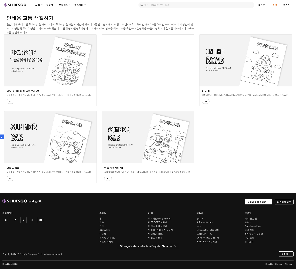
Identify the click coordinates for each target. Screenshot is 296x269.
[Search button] (142, 5)
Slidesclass (104, 230)
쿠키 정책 (249, 237)
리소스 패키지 (106, 241)
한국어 (284, 254)
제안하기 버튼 (284, 201)
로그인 (286, 4)
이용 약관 (249, 230)
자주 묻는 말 (251, 218)
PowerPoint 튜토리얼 (207, 241)
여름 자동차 (13, 167)
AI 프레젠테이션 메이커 (159, 218)
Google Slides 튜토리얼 (208, 237)
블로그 (200, 218)
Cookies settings (253, 226)
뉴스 (199, 226)
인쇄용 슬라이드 (107, 237)
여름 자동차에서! (113, 167)
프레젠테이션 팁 (204, 233)
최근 (101, 222)
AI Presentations (205, 222)
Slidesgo (288, 264)
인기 (101, 226)
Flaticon (278, 264)
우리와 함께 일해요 (256, 201)
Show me (167, 246)
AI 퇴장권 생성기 (156, 233)
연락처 (248, 222)
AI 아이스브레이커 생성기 (160, 230)
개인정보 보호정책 (254, 234)
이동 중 (206, 91)
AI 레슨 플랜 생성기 (157, 226)
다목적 (102, 233)
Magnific (269, 264)
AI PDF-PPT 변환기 (157, 222)
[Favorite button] (86, 38)
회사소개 (249, 241)
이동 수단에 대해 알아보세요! (23, 91)
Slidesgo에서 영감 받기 (208, 230)
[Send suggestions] (2, 136)
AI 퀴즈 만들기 (155, 237)
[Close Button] (175, 246)
